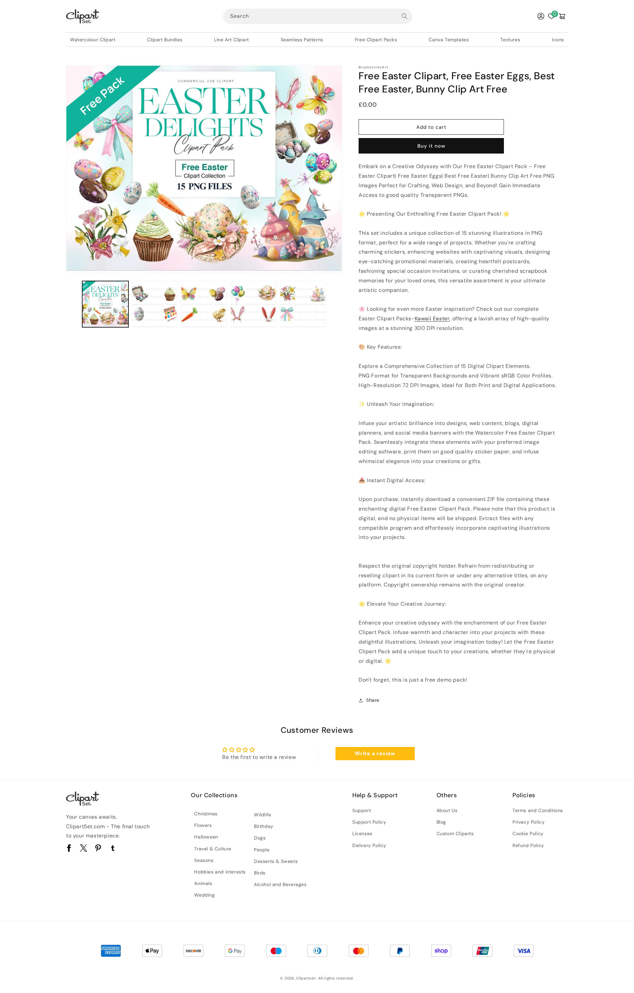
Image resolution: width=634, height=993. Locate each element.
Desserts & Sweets (276, 861)
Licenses (362, 833)
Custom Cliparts (455, 833)
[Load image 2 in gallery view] (155, 304)
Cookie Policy (528, 833)
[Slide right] (335, 304)
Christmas (205, 814)
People (262, 850)
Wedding (204, 895)
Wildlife (262, 815)
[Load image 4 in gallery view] (253, 304)
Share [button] (372, 700)
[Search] (404, 16)
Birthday (263, 826)
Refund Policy (528, 845)
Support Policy (369, 822)
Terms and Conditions (537, 810)
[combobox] (318, 16)
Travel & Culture (212, 849)
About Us (447, 810)
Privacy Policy (528, 822)
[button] (562, 16)
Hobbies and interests (220, 872)
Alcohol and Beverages (280, 884)
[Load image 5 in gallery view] (303, 304)
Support (361, 810)
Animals (203, 883)
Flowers (203, 825)
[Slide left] (73, 304)
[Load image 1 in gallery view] (105, 304)
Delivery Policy (369, 845)
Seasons (203, 860)
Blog (441, 822)
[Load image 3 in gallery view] (204, 304)
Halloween (206, 837)
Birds (259, 873)
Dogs (259, 838)
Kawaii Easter (432, 318)
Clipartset (305, 978)
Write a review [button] (375, 753)
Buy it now (431, 146)
